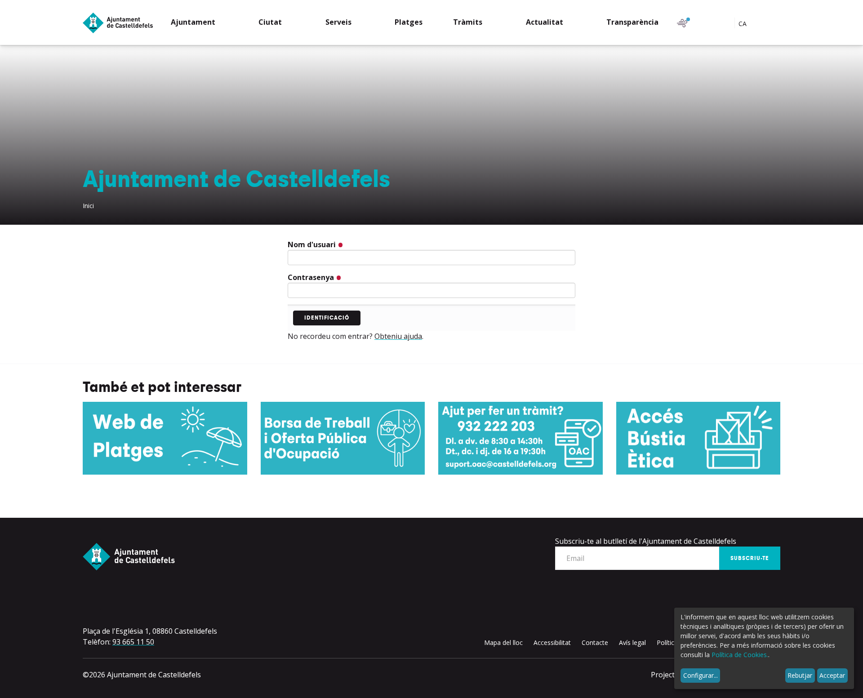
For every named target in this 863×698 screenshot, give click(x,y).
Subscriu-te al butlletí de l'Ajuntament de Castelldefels (645, 541)
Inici (88, 205)
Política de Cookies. (740, 654)
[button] (199, 23)
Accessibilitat (552, 642)
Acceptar (832, 675)
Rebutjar (799, 675)
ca (743, 23)
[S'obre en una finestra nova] (165, 438)
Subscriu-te (749, 558)
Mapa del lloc (503, 642)
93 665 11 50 (133, 642)
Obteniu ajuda (398, 336)
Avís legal (632, 642)
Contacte (595, 642)
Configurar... (700, 675)
